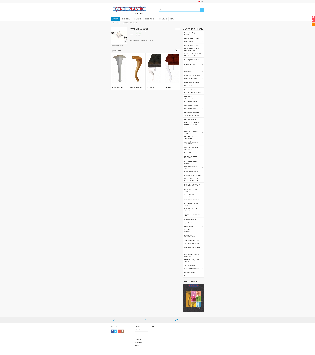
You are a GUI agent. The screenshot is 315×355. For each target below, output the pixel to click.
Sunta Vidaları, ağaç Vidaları (191, 268)
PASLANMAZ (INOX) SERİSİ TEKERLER (191, 260)
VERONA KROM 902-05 (131, 23)
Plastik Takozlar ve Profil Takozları (190, 167)
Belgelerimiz (138, 339)
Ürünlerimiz (121, 23)
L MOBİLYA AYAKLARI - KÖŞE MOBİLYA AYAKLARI (191, 49)
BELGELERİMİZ (149, 19)
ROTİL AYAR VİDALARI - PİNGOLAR (190, 162)
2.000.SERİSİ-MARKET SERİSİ (192, 240)
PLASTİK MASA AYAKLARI (191, 101)
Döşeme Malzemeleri (189, 64)
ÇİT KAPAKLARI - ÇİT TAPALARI (192, 175)
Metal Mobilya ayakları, (190, 108)
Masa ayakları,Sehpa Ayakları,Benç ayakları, (190, 97)
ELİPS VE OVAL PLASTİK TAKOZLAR (190, 209)
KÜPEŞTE (186, 275)
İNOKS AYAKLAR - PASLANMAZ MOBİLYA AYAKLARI (192, 54)
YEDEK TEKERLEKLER (189, 265)
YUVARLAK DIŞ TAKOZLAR (191, 172)
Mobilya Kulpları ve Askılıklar (191, 82)
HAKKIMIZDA (126, 19)
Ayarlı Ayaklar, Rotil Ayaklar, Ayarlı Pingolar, (191, 148)
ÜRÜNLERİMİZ (137, 19)
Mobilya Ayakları (188, 41)
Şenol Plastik (154, 352)
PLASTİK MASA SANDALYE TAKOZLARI (191, 204)
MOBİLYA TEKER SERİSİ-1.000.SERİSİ (189, 236)
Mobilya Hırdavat (188, 226)
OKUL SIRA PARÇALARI (190, 219)
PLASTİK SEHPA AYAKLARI (191, 105)
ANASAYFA (115, 19)
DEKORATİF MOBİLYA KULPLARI (192, 92)
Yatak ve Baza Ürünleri (190, 68)
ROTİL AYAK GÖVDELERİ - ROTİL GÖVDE (191, 157)
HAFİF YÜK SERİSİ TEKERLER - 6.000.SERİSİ (192, 255)
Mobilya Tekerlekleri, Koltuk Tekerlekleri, (191, 132)
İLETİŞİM (172, 19)
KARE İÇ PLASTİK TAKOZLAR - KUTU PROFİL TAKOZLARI (192, 179)
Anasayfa (137, 329)
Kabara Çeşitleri (188, 71)
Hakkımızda (138, 333)
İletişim (137, 345)
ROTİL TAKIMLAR (188, 152)
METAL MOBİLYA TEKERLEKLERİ (188, 137)
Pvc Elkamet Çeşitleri (189, 272)
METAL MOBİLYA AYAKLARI (191, 112)
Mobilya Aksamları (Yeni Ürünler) (190, 33)
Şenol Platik (114, 23)
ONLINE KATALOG (162, 19)
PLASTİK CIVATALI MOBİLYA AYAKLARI (191, 60)
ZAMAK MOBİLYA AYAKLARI (191, 115)
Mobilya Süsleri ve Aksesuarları (192, 75)
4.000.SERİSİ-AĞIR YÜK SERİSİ (192, 247)
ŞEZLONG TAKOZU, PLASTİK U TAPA (192, 214)
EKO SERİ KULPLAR (189, 85)
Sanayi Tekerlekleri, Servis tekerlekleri (191, 230)
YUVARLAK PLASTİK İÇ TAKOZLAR (190, 195)
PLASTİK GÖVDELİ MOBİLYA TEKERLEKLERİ (191, 142)
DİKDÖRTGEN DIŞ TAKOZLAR (191, 200)
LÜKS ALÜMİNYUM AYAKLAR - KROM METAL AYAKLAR (192, 123)
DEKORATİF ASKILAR (189, 89)
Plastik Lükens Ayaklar (190, 128)
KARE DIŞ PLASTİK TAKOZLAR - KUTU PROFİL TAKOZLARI (192, 185)
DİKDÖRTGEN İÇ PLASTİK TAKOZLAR (190, 190)
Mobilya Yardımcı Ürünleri (191, 78)
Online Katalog (138, 342)
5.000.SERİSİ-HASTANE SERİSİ (192, 251)
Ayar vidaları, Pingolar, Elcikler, (192, 223)
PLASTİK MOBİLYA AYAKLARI (192, 38)
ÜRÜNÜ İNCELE (119, 68)
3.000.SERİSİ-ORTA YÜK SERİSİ (192, 244)
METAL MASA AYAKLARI (190, 119)
